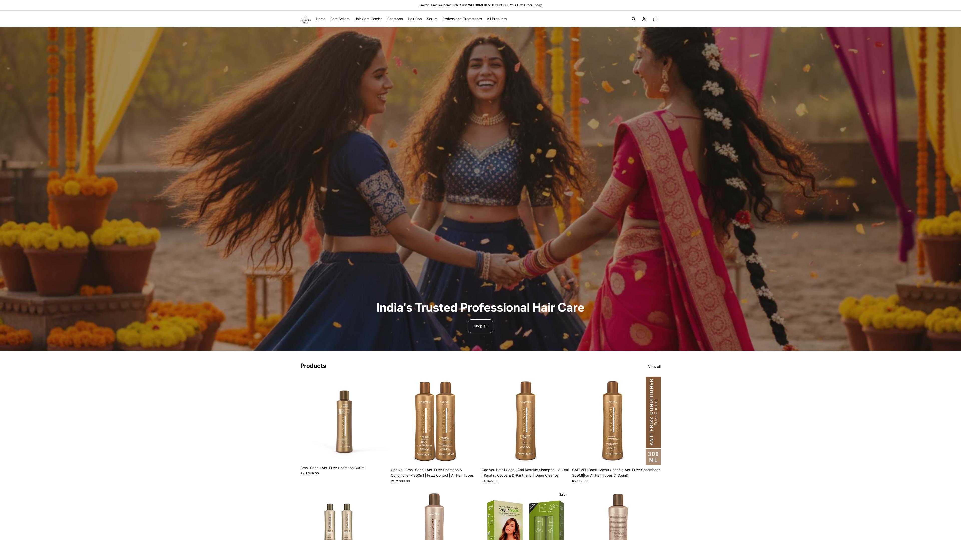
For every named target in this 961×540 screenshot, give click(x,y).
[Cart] (655, 19)
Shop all (480, 326)
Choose (566, 457)
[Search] (633, 19)
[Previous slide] (398, 421)
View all (654, 366)
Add (385, 455)
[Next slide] (471, 421)
